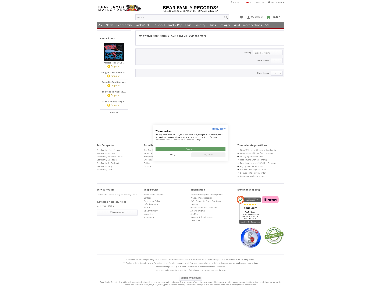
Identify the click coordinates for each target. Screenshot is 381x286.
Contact (147, 197)
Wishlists (236, 2)
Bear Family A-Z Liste (106, 153)
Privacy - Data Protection (201, 197)
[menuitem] (182, 17)
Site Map (194, 214)
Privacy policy (218, 128)
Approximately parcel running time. (243, 263)
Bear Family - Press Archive (108, 150)
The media (195, 220)
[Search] (226, 17)
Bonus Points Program (154, 194)
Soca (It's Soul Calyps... (114, 82)
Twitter (147, 163)
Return (147, 207)
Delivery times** (151, 210)
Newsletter (148, 214)
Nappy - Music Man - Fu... (114, 72)
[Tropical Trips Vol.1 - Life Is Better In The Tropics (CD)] (114, 52)
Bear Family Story (104, 166)
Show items (263, 60)
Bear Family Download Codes (109, 156)
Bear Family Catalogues (107, 159)
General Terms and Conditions (203, 207)
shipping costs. (153, 259)
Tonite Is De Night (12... (114, 91)
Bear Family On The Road (108, 163)
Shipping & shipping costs (201, 217)
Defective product (151, 204)
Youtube (147, 166)
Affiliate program (197, 210)
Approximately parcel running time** (206, 194)
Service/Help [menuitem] (276, 2)
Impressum (149, 217)
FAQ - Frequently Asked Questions (205, 201)
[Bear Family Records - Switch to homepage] (120, 8)
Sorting (247, 52)
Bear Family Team (104, 169)
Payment (194, 204)
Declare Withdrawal (191, 277)
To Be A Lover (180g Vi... (114, 101)
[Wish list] (241, 17)
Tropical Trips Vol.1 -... (114, 62)
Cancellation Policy (152, 201)
